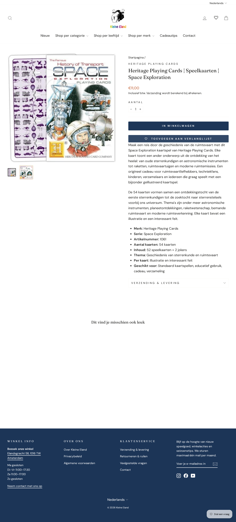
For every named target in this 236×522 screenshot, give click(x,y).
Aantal (135, 102)
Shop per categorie (70, 35)
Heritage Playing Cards (153, 63)
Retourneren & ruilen (134, 456)
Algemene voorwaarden (79, 463)
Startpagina (136, 57)
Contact (189, 35)
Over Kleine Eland (75, 450)
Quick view (33, 382)
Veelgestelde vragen (133, 463)
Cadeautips (168, 35)
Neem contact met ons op (24, 486)
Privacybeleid (73, 456)
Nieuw (45, 35)
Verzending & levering (155, 283)
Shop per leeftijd (107, 35)
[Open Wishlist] (216, 18)
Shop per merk (140, 35)
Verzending (153, 93)
